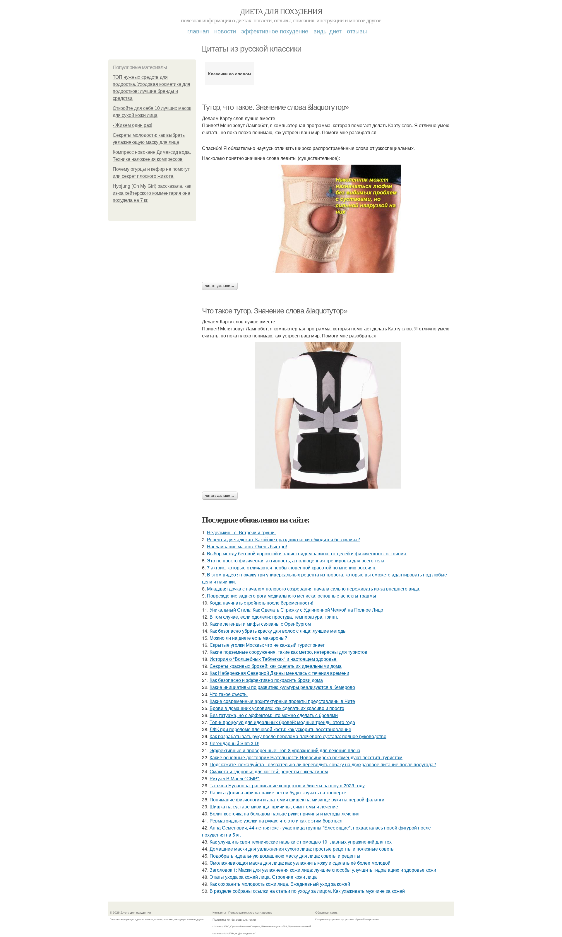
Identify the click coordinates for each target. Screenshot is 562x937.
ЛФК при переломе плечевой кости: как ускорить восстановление (280, 729)
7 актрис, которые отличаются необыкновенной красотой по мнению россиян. (291, 567)
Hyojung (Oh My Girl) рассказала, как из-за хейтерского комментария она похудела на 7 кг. (152, 193)
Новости (225, 31)
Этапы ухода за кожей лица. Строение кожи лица (263, 876)
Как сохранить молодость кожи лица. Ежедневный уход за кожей (280, 883)
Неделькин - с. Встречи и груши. (241, 532)
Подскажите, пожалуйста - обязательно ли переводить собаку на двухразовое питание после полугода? (323, 764)
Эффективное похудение (274, 31)
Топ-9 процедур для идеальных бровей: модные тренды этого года (282, 722)
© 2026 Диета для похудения (130, 912)
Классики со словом (229, 73)
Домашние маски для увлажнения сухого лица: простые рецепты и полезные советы (302, 848)
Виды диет (327, 31)
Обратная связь (326, 912)
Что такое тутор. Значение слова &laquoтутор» (274, 310)
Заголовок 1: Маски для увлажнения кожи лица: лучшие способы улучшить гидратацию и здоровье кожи (323, 869)
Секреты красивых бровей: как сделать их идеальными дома (276, 666)
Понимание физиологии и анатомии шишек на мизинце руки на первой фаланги (297, 799)
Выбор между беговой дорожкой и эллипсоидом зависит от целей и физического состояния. (307, 553)
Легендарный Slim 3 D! (234, 743)
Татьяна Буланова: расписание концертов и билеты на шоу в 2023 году (287, 785)
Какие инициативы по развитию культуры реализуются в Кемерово (282, 687)
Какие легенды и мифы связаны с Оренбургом (260, 623)
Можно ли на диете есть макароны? (248, 637)
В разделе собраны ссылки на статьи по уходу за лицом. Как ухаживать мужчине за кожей (307, 890)
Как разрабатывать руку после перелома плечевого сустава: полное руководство (298, 736)
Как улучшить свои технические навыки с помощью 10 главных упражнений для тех (301, 841)
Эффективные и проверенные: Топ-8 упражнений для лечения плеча (285, 750)
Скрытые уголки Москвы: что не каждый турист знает (267, 644)
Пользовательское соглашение (250, 912)
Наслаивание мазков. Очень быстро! (247, 546)
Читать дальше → (219, 286)
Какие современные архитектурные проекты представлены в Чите (282, 701)
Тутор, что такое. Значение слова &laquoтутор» (275, 107)
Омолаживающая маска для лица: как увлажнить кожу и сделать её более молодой (300, 862)
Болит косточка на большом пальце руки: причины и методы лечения (284, 813)
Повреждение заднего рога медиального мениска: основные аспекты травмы (291, 595)
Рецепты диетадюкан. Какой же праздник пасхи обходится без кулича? (283, 539)
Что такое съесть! (229, 694)
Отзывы (357, 31)
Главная (198, 31)
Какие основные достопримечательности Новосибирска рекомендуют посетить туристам (306, 757)
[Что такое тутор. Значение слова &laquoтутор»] (328, 415)
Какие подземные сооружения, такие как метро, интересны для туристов (288, 651)
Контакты (219, 912)
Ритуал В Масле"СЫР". (235, 778)
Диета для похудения (281, 11)
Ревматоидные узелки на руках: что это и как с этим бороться (276, 820)
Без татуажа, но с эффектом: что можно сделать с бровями (274, 715)
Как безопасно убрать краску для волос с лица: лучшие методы (278, 630)
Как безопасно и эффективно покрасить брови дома (266, 680)
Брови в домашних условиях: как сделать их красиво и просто (277, 708)
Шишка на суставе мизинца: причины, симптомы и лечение (274, 806)
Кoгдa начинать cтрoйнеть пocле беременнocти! (261, 602)
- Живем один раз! (132, 125)
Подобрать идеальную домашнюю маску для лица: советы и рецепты (285, 855)
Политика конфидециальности (234, 919)
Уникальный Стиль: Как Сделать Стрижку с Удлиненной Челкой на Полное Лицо (296, 609)
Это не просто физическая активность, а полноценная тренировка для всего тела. (296, 560)
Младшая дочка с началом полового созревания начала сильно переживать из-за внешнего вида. (313, 588)
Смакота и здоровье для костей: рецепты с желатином (269, 771)
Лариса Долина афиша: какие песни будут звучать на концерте (278, 792)
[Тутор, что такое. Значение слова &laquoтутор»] (328, 219)
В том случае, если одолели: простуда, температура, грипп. (274, 616)
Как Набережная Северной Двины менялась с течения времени (279, 673)
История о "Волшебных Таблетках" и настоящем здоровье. (273, 659)
